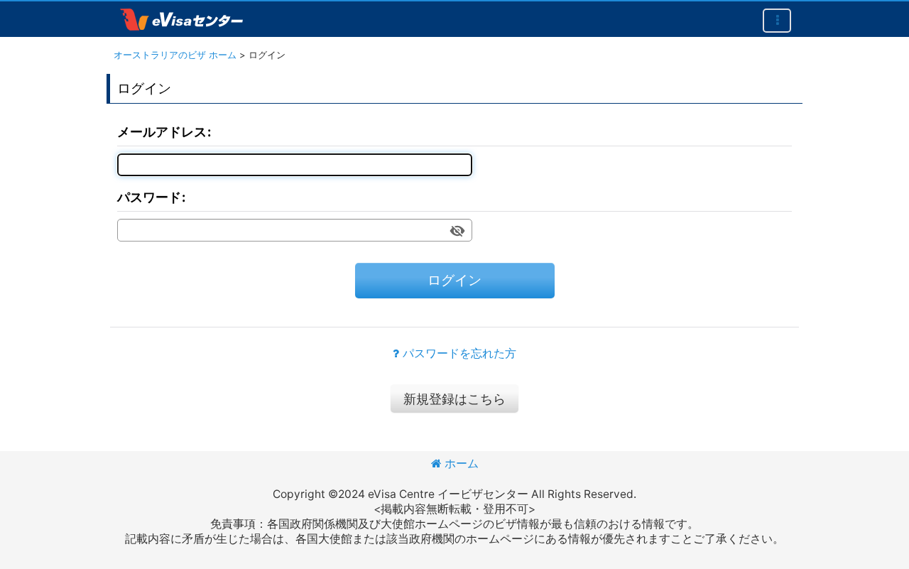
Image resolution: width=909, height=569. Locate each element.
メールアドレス (162, 131)
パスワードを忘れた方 (459, 353)
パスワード (149, 197)
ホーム (462, 463)
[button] (777, 21)
